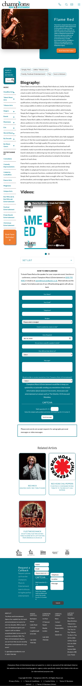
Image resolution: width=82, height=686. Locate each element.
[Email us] (71, 4)
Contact (57, 622)
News (57, 619)
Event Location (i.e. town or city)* (47, 327)
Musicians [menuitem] (7, 122)
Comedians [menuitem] (8, 159)
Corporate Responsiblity (59, 626)
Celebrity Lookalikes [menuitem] (8, 173)
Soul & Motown (59, 74)
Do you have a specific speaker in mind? (47, 343)
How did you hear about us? (47, 351)
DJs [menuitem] (5, 127)
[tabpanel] (47, 223)
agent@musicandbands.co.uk (46, 281)
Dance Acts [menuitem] (8, 180)
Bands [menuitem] (6, 116)
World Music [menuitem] (8, 133)
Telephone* (47, 310)
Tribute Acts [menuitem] (8, 105)
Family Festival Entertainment (33, 74)
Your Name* (47, 294)
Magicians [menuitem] (7, 186)
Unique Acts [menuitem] (8, 191)
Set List (27, 260)
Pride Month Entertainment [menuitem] (9, 216)
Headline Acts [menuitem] (9, 92)
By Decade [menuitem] (8, 138)
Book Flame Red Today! (66, 50)
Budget (47, 318)
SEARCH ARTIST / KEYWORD (9, 72)
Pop (49, 74)
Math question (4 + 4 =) (43, 409)
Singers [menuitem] (6, 111)
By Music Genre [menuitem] (7, 145)
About (57, 631)
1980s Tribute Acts (40, 70)
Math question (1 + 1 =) (41, 583)
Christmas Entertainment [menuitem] (9, 224)
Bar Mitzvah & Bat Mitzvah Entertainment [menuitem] (9, 199)
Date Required (47, 335)
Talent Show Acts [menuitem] (8, 98)
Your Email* (47, 302)
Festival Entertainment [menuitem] (9, 208)
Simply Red (25, 70)
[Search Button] (66, 4)
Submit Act (58, 635)
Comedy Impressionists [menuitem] (9, 165)
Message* (47, 360)
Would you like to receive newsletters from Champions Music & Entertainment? (47, 377)
